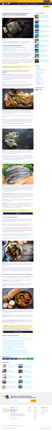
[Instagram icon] (15, 407)
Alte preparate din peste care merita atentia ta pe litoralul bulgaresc (14, 49)
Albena (35, 409)
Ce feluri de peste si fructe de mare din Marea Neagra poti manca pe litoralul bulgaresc (15, 352)
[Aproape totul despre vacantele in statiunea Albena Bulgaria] (37, 31)
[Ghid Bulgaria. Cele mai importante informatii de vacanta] (37, 55)
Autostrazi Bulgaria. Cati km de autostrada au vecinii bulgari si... (27, 372)
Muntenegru (38, 74)
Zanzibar (37, 84)
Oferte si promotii (25, 3)
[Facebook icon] (11, 407)
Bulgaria (11, 9)
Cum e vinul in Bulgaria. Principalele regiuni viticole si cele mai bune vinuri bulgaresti (15, 347)
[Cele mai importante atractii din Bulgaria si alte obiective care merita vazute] (37, 36)
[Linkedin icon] (16, 407)
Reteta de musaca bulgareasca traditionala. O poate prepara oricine (13, 345)
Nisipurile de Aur (36, 410)
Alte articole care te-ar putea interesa (9, 50)
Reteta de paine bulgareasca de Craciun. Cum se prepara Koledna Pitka (13, 346)
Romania (37, 76)
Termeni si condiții (42, 428)
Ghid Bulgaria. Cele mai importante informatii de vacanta (43, 55)
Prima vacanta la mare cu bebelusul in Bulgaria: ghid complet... (27, 382)
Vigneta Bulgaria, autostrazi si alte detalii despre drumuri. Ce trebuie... (28, 367)
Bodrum (35, 418)
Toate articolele (38, 81)
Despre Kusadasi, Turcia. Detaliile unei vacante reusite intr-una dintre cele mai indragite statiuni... (44, 51)
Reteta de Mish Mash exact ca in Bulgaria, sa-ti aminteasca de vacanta (13, 340)
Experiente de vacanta (40, 72)
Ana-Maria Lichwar (10, 39)
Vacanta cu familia (39, 83)
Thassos (35, 414)
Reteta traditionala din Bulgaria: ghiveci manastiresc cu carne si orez (13, 344)
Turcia (37, 82)
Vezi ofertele (47, 1)
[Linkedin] (40, 89)
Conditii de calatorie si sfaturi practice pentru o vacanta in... (27, 377)
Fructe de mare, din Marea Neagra (9, 48)
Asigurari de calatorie (44, 409)
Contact (42, 414)
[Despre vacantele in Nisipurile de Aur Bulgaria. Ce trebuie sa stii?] (37, 21)
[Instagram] (38, 89)
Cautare (46, 6)
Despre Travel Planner (39, 70)
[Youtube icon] (13, 407)
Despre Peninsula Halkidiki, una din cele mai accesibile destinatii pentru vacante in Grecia (44, 26)
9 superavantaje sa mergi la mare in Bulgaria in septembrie (11, 367)
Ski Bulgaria (29, 410)
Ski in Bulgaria (38, 79)
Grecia (37, 73)
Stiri (36, 80)
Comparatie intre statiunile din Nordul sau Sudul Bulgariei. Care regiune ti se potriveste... (44, 16)
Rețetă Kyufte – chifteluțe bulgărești (8, 348)
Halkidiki (35, 415)
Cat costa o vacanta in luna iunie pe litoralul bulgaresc (27, 387)
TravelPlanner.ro (4, 9)
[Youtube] (37, 89)
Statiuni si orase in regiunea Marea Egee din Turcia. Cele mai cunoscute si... (44, 46)
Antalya (35, 419)
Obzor (35, 413)
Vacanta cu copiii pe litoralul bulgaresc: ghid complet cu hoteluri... (11, 387)
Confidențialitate (47, 428)
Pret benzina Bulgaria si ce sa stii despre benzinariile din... (11, 377)
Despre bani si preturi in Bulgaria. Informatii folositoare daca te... (11, 372)
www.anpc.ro (23, 425)
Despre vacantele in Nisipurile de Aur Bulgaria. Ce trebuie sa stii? (44, 21)
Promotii (37, 75)
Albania (37, 67)
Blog (8, 9)
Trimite (33, 400)
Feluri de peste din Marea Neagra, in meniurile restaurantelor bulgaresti (15, 47)
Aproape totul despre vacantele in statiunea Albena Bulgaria (44, 31)
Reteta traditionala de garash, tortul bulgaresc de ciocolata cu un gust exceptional (15, 351)
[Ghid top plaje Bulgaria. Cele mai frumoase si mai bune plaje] (37, 41)
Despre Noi (43, 413)
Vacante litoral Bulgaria (18, 331)
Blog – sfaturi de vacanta (34, 3)
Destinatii (19, 3)
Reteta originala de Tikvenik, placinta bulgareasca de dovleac (12, 353)
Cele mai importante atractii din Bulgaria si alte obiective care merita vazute (44, 36)
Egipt (37, 71)
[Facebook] (35, 89)
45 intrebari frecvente (44, 410)
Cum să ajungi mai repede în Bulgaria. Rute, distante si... (11, 382)
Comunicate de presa (39, 69)
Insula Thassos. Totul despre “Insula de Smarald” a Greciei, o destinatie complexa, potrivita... (44, 60)
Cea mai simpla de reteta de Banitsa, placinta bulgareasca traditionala (13, 343)
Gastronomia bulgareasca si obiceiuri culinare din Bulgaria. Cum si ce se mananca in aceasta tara (17, 339)
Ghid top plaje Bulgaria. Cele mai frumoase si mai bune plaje (44, 41)
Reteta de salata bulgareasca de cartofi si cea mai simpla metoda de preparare (15, 354)
